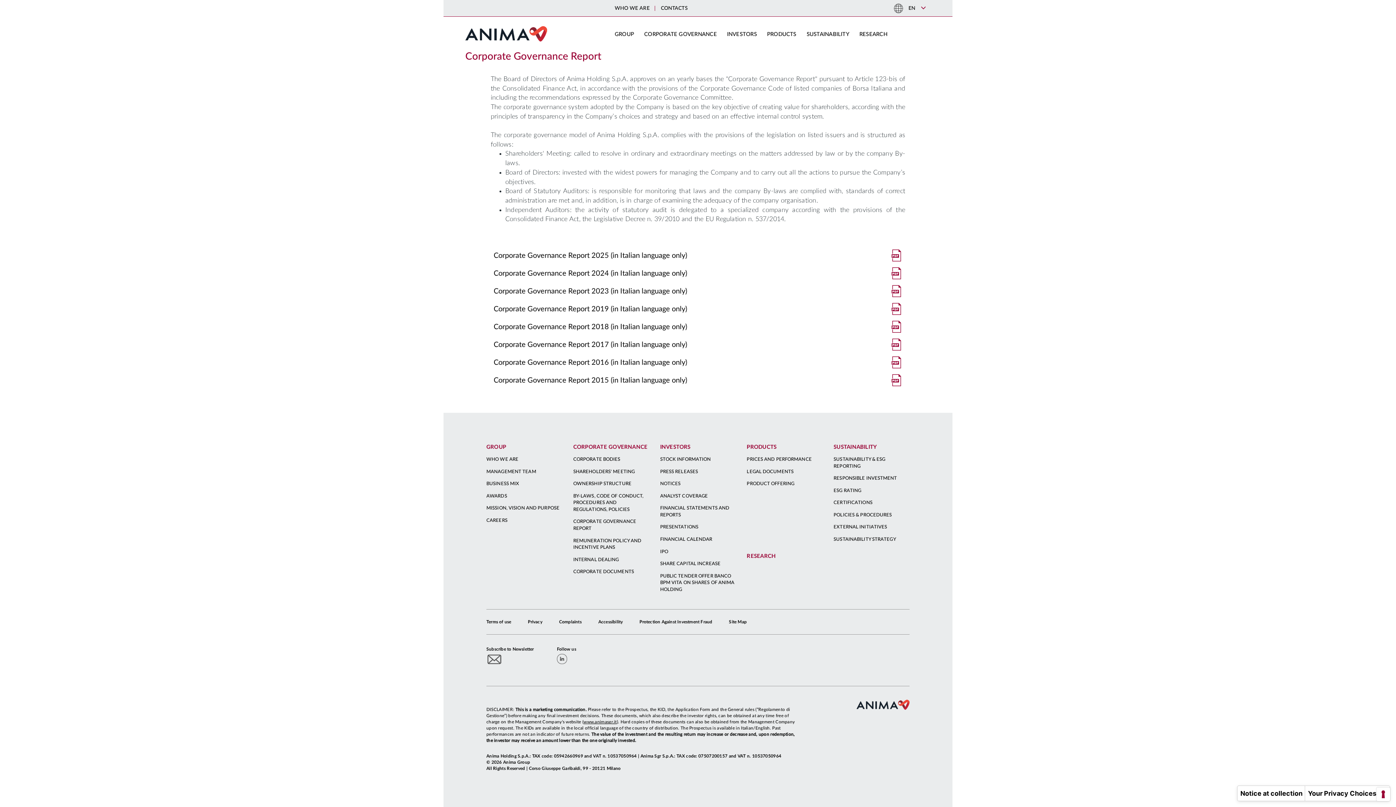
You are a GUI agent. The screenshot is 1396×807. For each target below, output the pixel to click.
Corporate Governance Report (533, 56)
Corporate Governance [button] (680, 34)
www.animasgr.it (600, 722)
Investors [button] (742, 34)
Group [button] (624, 34)
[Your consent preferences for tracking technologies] (1383, 794)
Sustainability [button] (828, 34)
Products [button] (782, 34)
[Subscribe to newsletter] (494, 659)
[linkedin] (562, 659)
